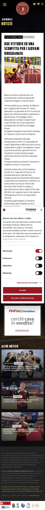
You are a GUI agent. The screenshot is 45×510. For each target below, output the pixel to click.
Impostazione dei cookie (27, 283)
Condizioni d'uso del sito (10, 487)
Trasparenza (26, 489)
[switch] (38, 258)
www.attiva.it (34, 495)
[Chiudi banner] (41, 210)
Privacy (24, 487)
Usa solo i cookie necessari (22, 298)
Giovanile (7, 19)
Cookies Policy (33, 487)
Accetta (22, 290)
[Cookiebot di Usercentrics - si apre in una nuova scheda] (27, 209)
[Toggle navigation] (4, 4)
